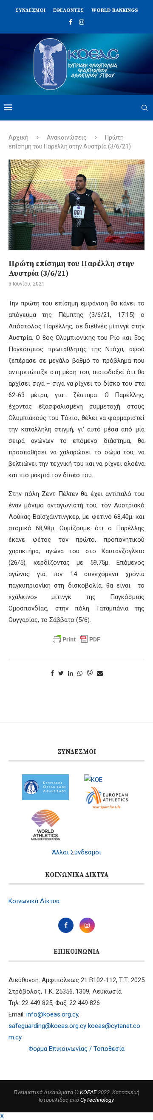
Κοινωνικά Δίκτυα (34, 901)
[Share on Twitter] (61, 673)
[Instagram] (81, 22)
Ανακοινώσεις (67, 137)
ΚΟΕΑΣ (88, 1092)
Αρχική (18, 137)
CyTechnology (96, 1100)
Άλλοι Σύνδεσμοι (76, 852)
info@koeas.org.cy (52, 1014)
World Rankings (114, 10)
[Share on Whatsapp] (79, 673)
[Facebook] (70, 22)
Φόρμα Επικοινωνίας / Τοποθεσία (76, 1049)
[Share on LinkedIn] (70, 673)
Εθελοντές (68, 10)
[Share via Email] (100, 673)
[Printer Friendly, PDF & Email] (76, 639)
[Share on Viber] (90, 673)
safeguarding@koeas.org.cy (47, 1026)
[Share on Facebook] (52, 673)
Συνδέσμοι (30, 10)
